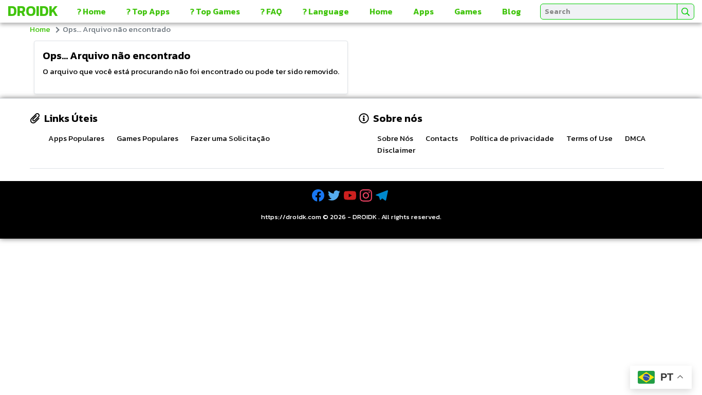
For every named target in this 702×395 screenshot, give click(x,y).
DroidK (33, 11)
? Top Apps (148, 11)
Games (468, 11)
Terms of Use (589, 138)
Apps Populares (76, 138)
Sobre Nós (395, 138)
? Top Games (215, 11)
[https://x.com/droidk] (335, 196)
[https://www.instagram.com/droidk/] (367, 196)
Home (381, 11)
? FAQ (271, 11)
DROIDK (365, 217)
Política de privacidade (512, 138)
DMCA (635, 138)
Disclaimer (396, 150)
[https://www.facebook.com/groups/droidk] (319, 196)
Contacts (442, 138)
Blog (511, 11)
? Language (326, 11)
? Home (91, 11)
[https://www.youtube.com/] (351, 196)
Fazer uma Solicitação (230, 138)
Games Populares (147, 138)
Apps (423, 11)
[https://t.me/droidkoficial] (383, 196)
